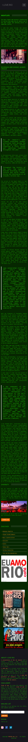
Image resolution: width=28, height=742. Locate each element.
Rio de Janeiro (17, 660)
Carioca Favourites (8, 550)
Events (4, 543)
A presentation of (7, 660)
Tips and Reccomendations (10, 553)
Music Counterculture (9, 537)
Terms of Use (5, 685)
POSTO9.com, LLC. (13, 736)
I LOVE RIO (7, 5)
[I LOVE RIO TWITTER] (11, 727)
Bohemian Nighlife (8, 531)
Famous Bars (6, 547)
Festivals (5, 540)
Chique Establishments (9, 534)
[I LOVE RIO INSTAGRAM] (2, 727)
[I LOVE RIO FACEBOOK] (6, 727)
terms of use (20, 687)
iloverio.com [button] (5, 519)
